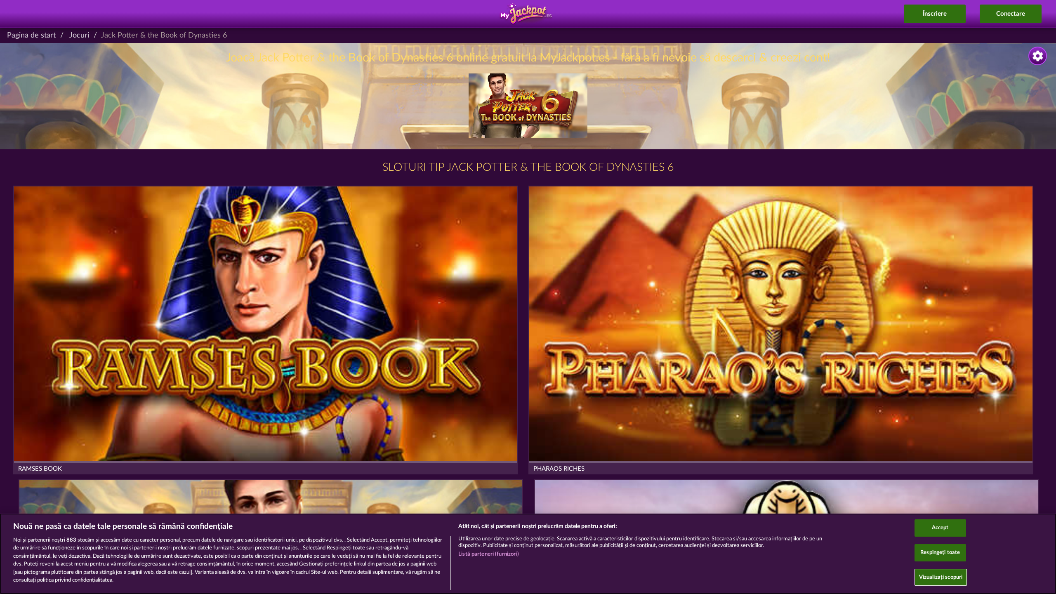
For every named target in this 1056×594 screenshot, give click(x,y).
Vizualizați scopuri (940, 577)
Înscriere (935, 14)
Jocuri (79, 35)
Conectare (1010, 14)
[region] (528, 554)
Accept (940, 528)
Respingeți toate (940, 552)
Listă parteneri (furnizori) (488, 554)
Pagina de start (31, 35)
